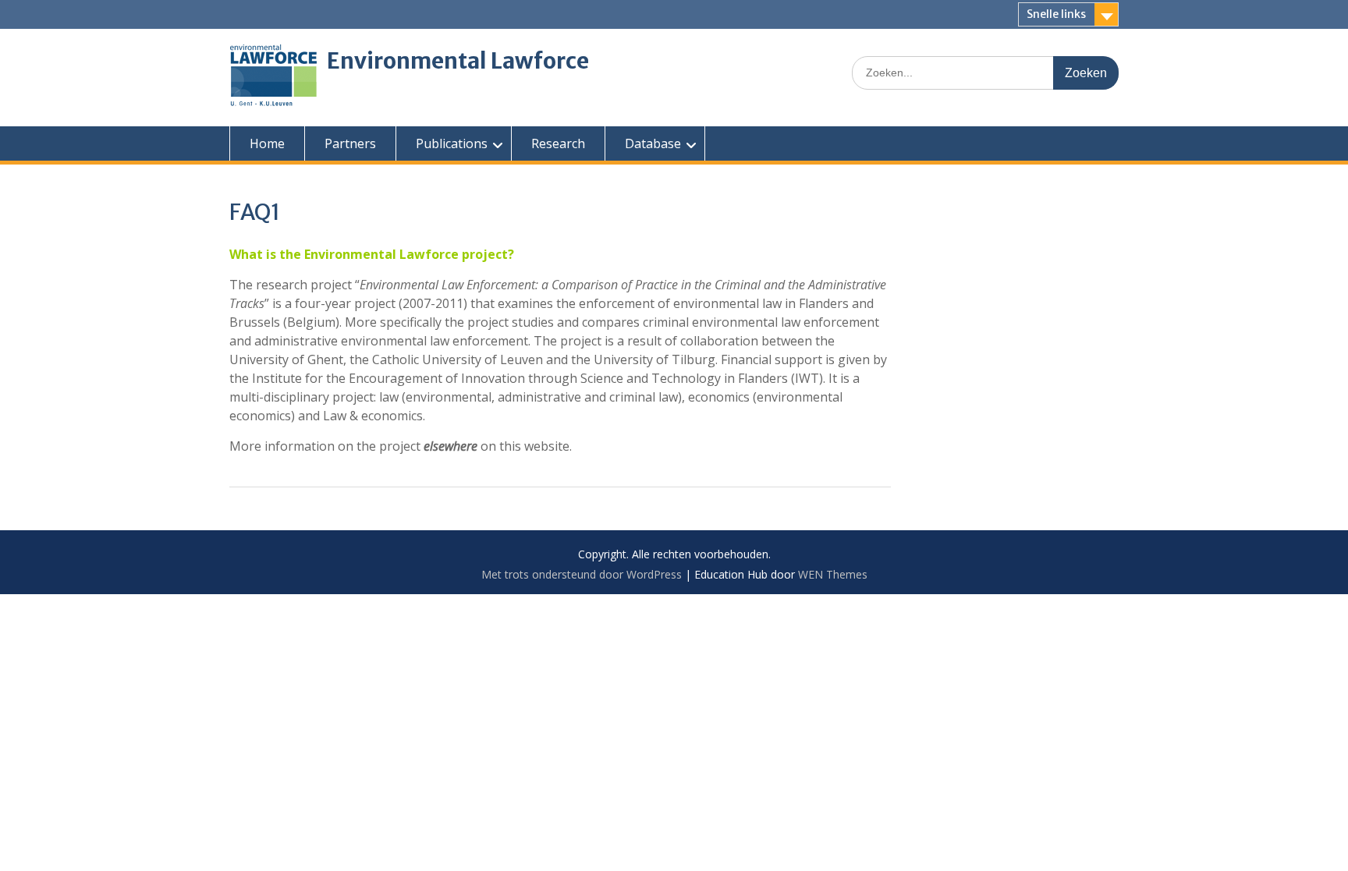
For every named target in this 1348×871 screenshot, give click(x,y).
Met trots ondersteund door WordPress (581, 574)
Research (558, 143)
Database (653, 143)
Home (267, 143)
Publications (452, 143)
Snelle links (1056, 14)
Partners (350, 143)
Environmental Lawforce (458, 61)
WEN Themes (832, 574)
